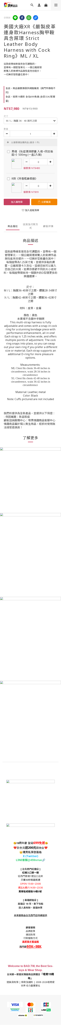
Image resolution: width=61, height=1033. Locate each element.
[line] (15, 17)
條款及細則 (27, 982)
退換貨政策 (12, 982)
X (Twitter (30, 856)
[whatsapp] (28, 17)
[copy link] (35, 17)
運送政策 (30, 934)
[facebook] (22, 17)
